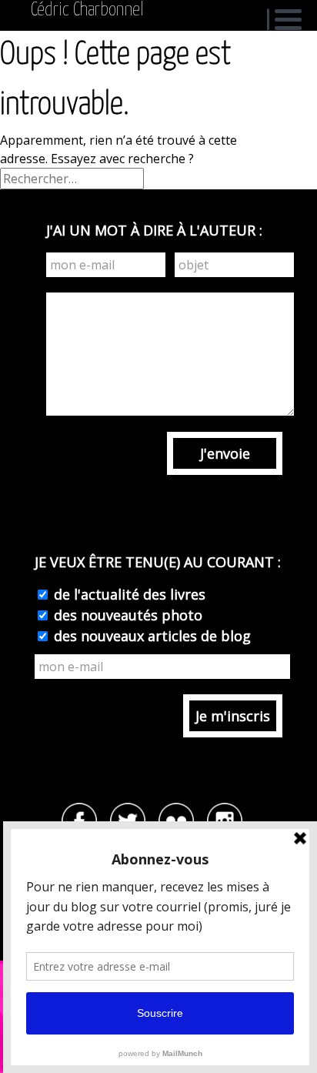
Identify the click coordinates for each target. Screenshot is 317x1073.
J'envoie (225, 453)
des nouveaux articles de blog (150, 636)
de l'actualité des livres (127, 594)
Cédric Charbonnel (87, 10)
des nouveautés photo (126, 615)
